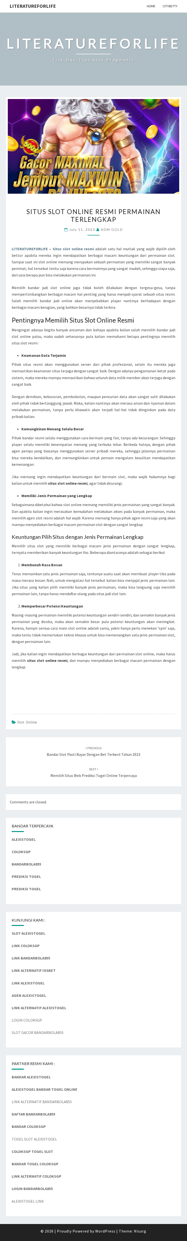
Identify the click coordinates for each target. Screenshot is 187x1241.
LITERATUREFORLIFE (32, 6)
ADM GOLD (112, 229)
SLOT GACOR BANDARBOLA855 (38, 1032)
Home (151, 6)
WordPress (105, 1231)
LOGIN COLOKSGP (27, 1020)
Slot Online (27, 722)
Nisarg (140, 1231)
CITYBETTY (170, 6)
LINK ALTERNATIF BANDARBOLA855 (42, 1101)
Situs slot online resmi (73, 248)
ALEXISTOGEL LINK (28, 1201)
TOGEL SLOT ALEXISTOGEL (34, 1139)
